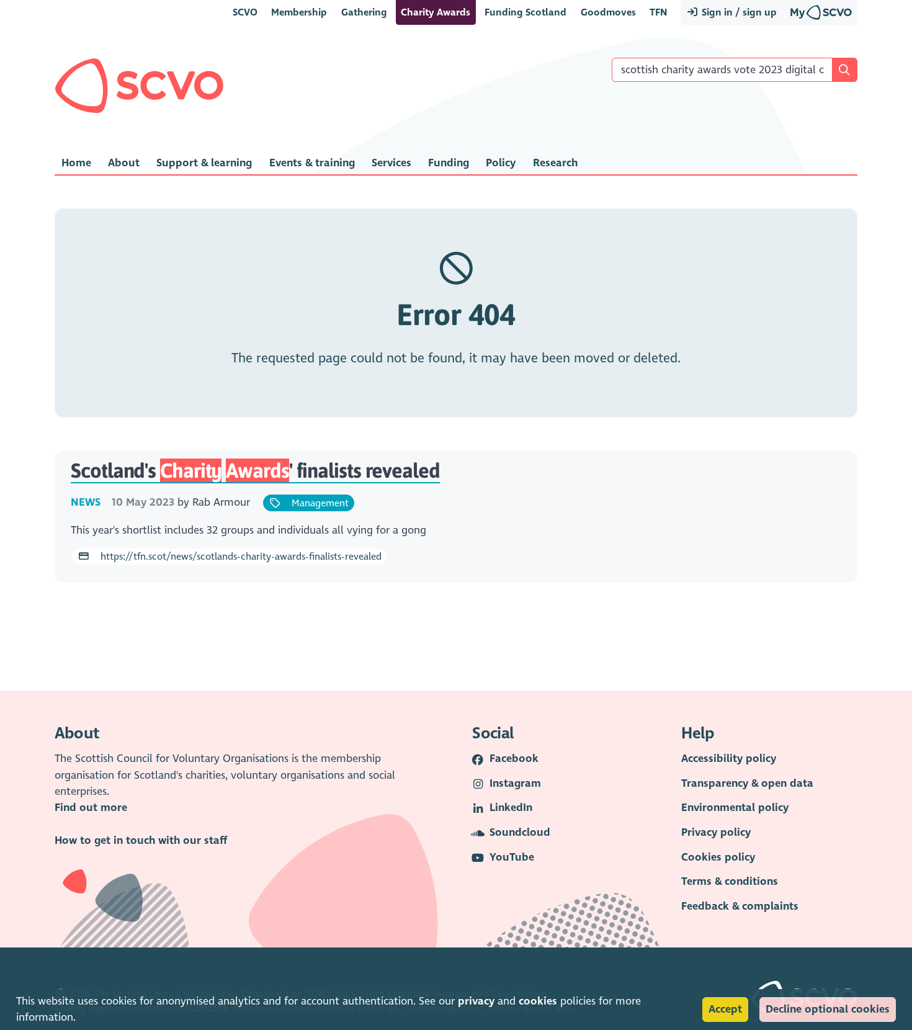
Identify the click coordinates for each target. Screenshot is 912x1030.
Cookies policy (718, 857)
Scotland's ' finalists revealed (255, 470)
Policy (501, 162)
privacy (476, 1001)
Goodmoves (608, 12)
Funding (448, 162)
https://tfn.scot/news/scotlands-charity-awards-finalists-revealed (240, 556)
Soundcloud (520, 832)
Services (391, 162)
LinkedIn (511, 807)
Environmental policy (735, 807)
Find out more (91, 807)
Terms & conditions (729, 881)
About (124, 162)
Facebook (514, 758)
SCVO (245, 12)
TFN (658, 12)
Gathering (364, 12)
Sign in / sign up (738, 12)
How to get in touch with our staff (141, 840)
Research (555, 162)
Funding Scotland (525, 12)
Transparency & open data (747, 783)
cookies (538, 1001)
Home (76, 162)
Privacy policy (716, 832)
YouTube (512, 857)
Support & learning (204, 162)
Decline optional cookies (828, 1009)
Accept (725, 1009)
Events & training (312, 162)
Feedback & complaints (739, 906)
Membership (299, 12)
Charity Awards (435, 12)
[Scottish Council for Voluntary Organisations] (139, 86)
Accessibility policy (728, 758)
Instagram (515, 783)
